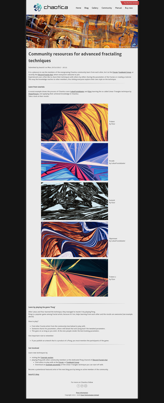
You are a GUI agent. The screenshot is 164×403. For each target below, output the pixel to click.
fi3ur (90, 92)
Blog (86, 8)
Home (78, 8)
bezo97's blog (33, 374)
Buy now (129, 8)
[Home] (53, 7)
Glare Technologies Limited (90, 395)
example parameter (53, 365)
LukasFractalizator (77, 92)
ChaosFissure (33, 94)
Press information (82, 393)
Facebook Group (124, 72)
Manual (118, 8)
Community (107, 8)
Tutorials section (47, 358)
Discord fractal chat (45, 75)
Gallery (95, 8)
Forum (115, 72)
